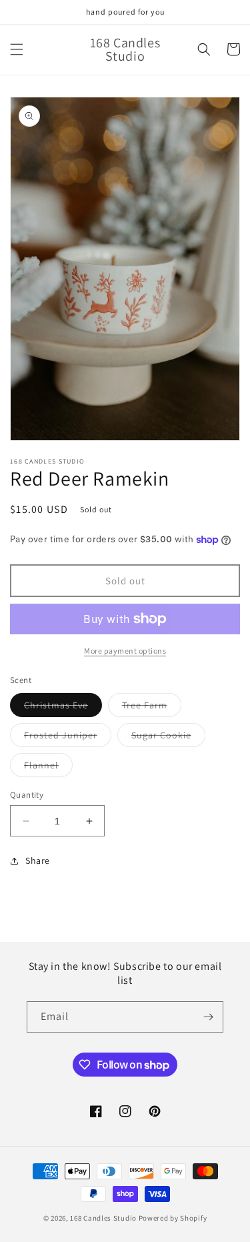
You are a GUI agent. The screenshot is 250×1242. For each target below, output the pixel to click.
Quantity (26, 794)
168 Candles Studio (103, 1218)
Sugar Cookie (168, 737)
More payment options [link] (125, 651)
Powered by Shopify (173, 1218)
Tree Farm (151, 707)
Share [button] (37, 860)
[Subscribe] (208, 1017)
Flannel (48, 767)
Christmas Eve (63, 707)
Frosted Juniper (67, 737)
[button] (16, 49)
